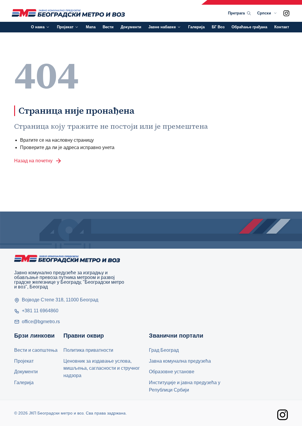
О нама (38, 27)
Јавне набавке (162, 27)
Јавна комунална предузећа (180, 361)
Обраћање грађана (249, 27)
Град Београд (164, 350)
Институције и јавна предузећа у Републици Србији (184, 386)
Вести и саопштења (36, 350)
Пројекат (65, 27)
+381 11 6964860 (40, 310)
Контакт (281, 27)
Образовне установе (171, 371)
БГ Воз (218, 27)
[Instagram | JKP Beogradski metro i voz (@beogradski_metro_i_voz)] (286, 13)
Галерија (196, 27)
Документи (131, 27)
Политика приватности (88, 350)
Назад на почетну (33, 160)
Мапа (91, 27)
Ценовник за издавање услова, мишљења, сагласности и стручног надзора (101, 368)
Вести (108, 27)
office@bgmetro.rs (41, 321)
